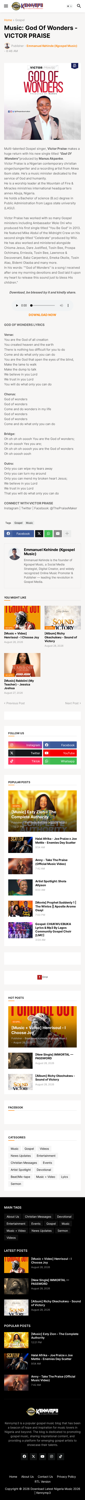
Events (47, 1162)
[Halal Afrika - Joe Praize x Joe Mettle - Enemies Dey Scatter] (20, 845)
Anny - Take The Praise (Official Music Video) (51, 861)
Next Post (72, 703)
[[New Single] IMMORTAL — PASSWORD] (20, 1061)
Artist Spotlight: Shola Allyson (50, 883)
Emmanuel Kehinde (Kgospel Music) (49, 552)
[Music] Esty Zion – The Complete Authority (54, 1335)
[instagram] (51, 1456)
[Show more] (67, 533)
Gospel (20, 20)
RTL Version (43, 1481)
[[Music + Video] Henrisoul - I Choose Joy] (16, 1265)
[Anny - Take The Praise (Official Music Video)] (20, 866)
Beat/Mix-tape (20, 1176)
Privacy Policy (66, 1476)
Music (29, 522)
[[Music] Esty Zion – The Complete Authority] (16, 1340)
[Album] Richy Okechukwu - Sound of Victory (61, 637)
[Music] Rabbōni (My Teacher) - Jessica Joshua (19, 684)
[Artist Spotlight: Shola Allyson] (20, 887)
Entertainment (46, 1155)
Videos (44, 1148)
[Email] (58, 533)
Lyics (64, 1176)
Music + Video (45, 1176)
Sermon (16, 1183)
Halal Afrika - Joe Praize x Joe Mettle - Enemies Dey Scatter (56, 840)
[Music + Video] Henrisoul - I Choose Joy (21, 635)
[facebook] (24, 1456)
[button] (5, 6)
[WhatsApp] (48, 533)
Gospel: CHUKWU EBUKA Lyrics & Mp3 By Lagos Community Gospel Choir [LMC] (53, 929)
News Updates (21, 1155)
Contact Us (45, 1476)
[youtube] (42, 1456)
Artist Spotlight (21, 1169)
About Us (13, 1216)
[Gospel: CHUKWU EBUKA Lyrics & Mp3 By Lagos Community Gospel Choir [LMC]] (20, 930)
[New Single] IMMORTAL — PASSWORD (54, 1056)
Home (8, 20)
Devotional (44, 1169)
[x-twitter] (33, 1456)
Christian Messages (24, 1162)
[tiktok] (60, 1456)
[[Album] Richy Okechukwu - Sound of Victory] (20, 1082)
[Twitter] (39, 533)
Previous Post (15, 703)
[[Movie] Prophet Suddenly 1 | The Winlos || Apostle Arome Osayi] (20, 909)
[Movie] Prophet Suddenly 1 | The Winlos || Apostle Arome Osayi (55, 906)
